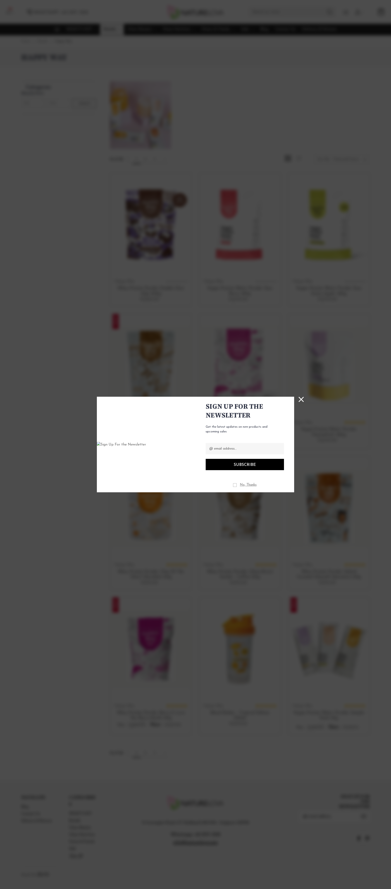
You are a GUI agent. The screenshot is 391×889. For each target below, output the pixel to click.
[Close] (301, 399)
